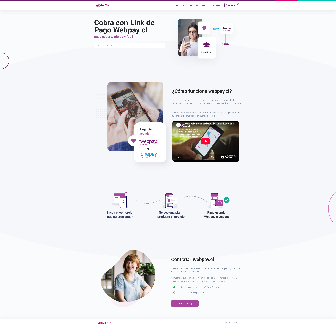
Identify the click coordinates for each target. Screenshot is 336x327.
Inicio (176, 5)
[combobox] (129, 45)
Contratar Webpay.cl (184, 303)
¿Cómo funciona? (190, 5)
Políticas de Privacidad (230, 323)
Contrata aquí (232, 5)
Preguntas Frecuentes (211, 5)
